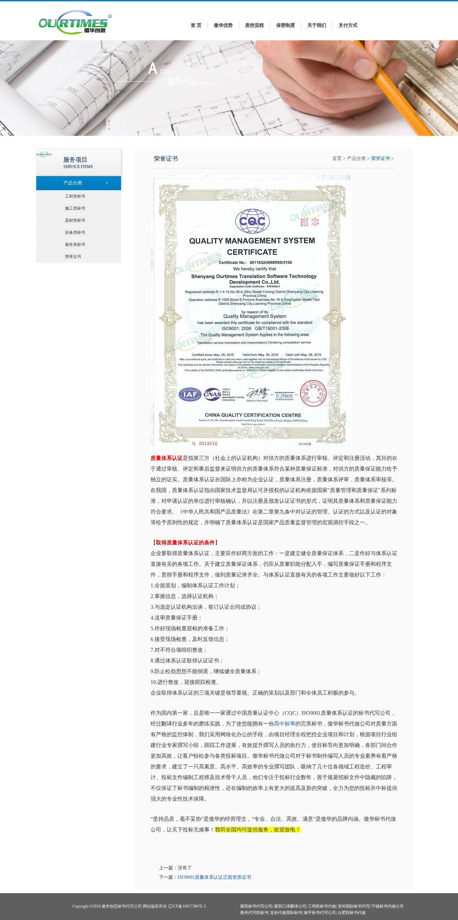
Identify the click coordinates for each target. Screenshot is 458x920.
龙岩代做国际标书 (286, 912)
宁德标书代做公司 (387, 906)
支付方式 (348, 25)
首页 (337, 158)
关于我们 (316, 25)
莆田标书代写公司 (256, 906)
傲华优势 (223, 25)
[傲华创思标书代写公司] (75, 36)
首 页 (196, 25)
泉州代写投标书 (254, 912)
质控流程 (254, 25)
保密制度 (285, 25)
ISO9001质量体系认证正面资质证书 (214, 877)
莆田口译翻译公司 (290, 906)
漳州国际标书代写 (354, 906)
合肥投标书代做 (352, 912)
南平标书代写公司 (320, 912)
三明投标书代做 (322, 906)
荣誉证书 (380, 158)
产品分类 (356, 158)
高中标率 (284, 723)
